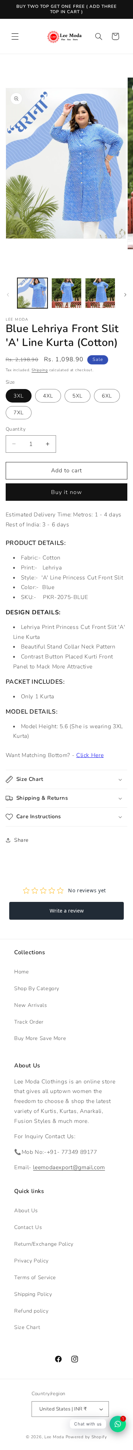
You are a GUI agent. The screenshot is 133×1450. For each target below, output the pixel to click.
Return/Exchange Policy (43, 1243)
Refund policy (31, 1310)
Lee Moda (54, 1437)
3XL (18, 395)
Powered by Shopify (86, 1437)
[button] (15, 36)
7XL (18, 412)
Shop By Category (36, 988)
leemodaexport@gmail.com (69, 1167)
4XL (48, 395)
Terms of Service (35, 1277)
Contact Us (28, 1227)
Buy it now (66, 492)
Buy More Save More (40, 1038)
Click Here (90, 755)
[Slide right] (125, 295)
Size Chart (27, 1327)
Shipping (40, 370)
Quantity (16, 429)
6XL (107, 395)
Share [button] (21, 840)
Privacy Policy (31, 1260)
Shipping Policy (33, 1294)
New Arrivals (30, 1005)
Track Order (29, 1021)
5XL (77, 395)
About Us (26, 1210)
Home (21, 971)
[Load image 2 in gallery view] (66, 293)
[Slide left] (8, 295)
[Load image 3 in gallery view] (100, 293)
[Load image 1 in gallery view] (32, 293)
